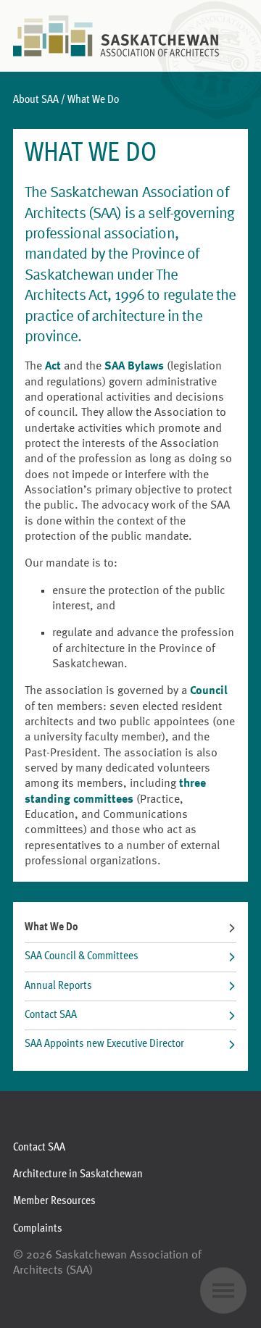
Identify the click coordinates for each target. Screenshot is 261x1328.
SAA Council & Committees (81, 956)
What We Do (51, 927)
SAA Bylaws (134, 366)
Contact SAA (51, 1015)
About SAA (36, 100)
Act (53, 366)
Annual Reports (58, 986)
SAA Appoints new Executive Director (104, 1044)
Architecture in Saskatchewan (78, 1174)
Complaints (37, 1229)
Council (209, 691)
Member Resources (54, 1201)
